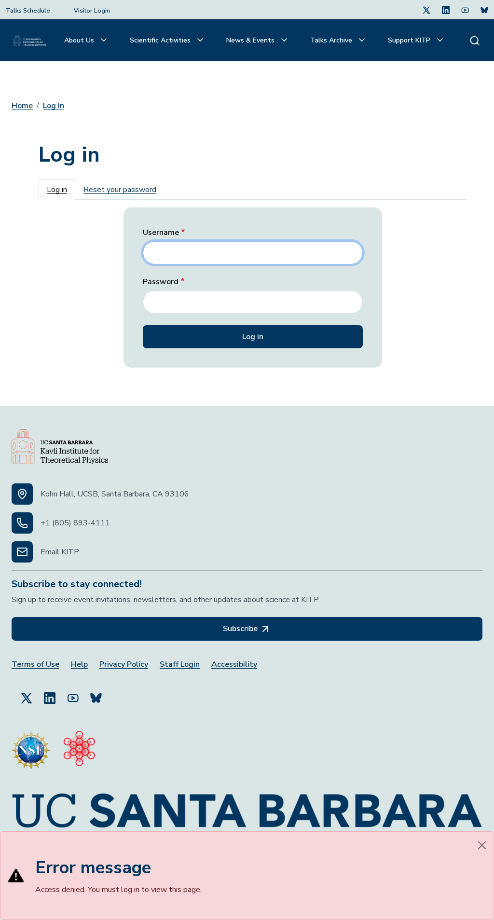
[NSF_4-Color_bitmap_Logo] (31, 746)
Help (79, 664)
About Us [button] (80, 40)
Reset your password (119, 189)
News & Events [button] (251, 40)
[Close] (482, 845)
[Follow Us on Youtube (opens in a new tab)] (465, 9)
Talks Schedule (28, 10)
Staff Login (180, 664)
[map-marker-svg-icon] (22, 494)
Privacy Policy (123, 664)
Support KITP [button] (410, 40)
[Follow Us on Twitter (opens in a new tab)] (426, 9)
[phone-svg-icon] (22, 523)
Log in (57, 189)
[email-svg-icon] (22, 552)
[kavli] (79, 746)
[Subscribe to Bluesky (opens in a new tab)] (96, 693)
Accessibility (234, 664)
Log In (53, 105)
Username (161, 232)
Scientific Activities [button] (161, 40)
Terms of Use (35, 664)
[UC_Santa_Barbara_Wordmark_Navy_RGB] (247, 806)
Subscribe (241, 628)
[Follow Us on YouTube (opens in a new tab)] (73, 693)
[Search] (474, 40)
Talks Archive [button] (332, 40)
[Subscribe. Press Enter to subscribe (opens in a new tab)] (484, 9)
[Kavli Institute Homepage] (30, 40)
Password (160, 282)
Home (22, 105)
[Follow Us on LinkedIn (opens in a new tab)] (446, 9)
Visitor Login (92, 10)
